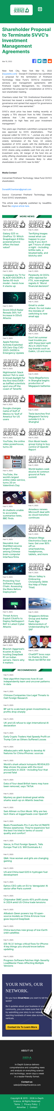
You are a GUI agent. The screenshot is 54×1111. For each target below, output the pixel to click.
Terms (17, 1104)
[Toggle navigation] (40, 9)
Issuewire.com (9, 74)
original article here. (20, 206)
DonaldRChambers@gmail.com (16, 189)
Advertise (21, 1107)
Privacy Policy (30, 1104)
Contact (33, 1107)
